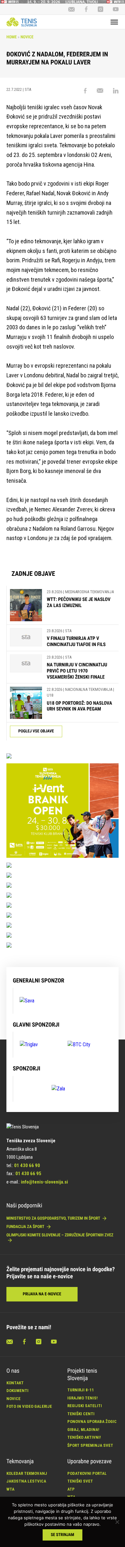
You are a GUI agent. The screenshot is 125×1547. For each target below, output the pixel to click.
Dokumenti (17, 1390)
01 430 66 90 (27, 1165)
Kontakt (15, 1382)
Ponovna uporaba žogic (92, 1421)
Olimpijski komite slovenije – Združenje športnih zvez (59, 1235)
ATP (71, 1489)
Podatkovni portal (87, 1473)
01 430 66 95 (28, 1173)
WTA (10, 1489)
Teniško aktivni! (84, 1437)
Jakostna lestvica (26, 1481)
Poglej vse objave (36, 731)
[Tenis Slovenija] (21, 21)
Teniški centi (81, 1413)
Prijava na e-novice (42, 1294)
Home (11, 37)
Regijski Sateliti (84, 1405)
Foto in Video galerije (29, 1406)
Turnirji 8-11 (80, 1389)
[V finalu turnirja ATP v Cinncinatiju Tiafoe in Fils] (26, 638)
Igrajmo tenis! (82, 1398)
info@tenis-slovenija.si (44, 1182)
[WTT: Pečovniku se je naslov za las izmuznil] (26, 605)
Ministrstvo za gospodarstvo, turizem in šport (53, 1218)
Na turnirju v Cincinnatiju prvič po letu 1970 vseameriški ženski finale (77, 671)
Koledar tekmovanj (26, 1473)
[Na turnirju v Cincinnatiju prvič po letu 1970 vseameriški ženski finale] (26, 667)
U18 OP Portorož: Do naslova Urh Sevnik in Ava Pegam (79, 706)
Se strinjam (62, 1534)
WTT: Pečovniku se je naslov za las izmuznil (79, 602)
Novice (27, 37)
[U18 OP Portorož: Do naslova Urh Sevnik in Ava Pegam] (26, 703)
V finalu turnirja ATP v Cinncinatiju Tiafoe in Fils (76, 641)
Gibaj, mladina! (83, 1429)
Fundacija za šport (25, 1226)
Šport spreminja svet (90, 1445)
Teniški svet (80, 1481)
